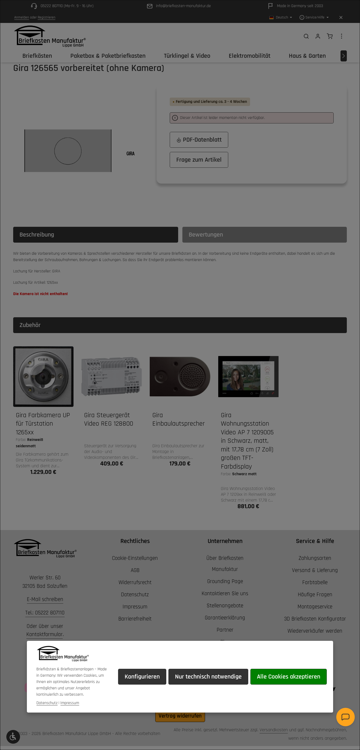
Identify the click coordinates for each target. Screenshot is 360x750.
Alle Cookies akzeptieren (288, 677)
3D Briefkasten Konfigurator (315, 618)
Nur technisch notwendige (208, 677)
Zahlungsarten (315, 558)
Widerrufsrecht (135, 582)
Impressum (135, 606)
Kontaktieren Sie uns (225, 593)
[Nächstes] (343, 55)
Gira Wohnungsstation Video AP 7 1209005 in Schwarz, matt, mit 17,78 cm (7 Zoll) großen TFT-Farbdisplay (247, 441)
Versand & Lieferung (315, 570)
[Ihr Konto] (318, 36)
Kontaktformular (44, 634)
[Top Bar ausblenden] (341, 17)
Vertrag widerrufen (180, 715)
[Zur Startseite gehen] (49, 36)
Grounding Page (225, 581)
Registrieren (46, 17)
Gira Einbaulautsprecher (178, 419)
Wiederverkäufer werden (315, 630)
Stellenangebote (225, 605)
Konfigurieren (142, 677)
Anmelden (21, 17)
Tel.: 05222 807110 (45, 612)
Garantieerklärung (225, 617)
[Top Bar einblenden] (341, 36)
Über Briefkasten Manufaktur (225, 564)
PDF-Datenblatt (201, 140)
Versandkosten (274, 730)
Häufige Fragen (315, 594)
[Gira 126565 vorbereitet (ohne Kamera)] (79, 150)
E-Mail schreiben (45, 599)
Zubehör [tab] (30, 325)
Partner (225, 629)
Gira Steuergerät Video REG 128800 (108, 419)
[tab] (95, 235)
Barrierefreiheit (135, 618)
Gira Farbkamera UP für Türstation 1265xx (43, 424)
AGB (135, 570)
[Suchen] (306, 36)
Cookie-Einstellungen (135, 558)
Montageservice (315, 606)
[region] (79, 150)
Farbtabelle (315, 582)
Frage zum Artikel (199, 160)
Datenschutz (135, 594)
